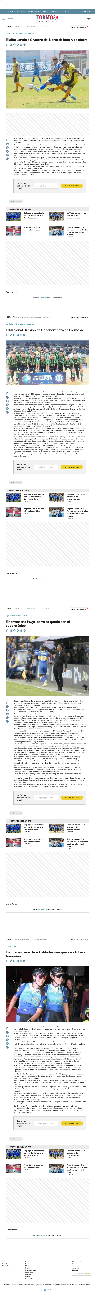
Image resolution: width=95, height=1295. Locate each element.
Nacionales (44, 11)
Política (61, 11)
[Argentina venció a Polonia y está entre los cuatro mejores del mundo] (56, 230)
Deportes (10, 11)
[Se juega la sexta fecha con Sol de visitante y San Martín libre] (13, 216)
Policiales (53, 11)
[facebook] (14, 45)
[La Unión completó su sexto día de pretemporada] (56, 216)
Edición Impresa (87, 11)
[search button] (3, 11)
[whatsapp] (11, 45)
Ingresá (89, 19)
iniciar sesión (42, 298)
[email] (21, 45)
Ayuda (58, 1286)
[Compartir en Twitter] (18, 45)
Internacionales (33, 11)
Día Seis (17, 11)
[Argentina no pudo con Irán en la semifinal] (13, 230)
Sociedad (68, 11)
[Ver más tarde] (7, 44)
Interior (24, 11)
